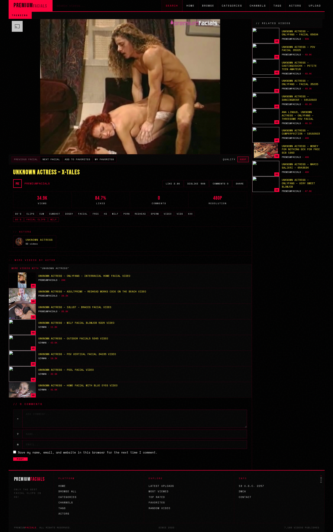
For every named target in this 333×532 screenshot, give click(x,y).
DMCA (242, 491)
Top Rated (157, 497)
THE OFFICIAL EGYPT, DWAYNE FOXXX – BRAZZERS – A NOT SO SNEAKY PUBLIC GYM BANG (212, 15)
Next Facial (51, 159)
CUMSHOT (54, 213)
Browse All (67, 491)
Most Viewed (159, 491)
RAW (321, 479)
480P (243, 159)
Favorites (157, 502)
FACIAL (83, 213)
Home (190, 5)
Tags (277, 5)
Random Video (159, 508)
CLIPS (30, 213)
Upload (315, 5)
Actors (295, 5)
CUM (41, 213)
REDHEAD (140, 213)
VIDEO (168, 213)
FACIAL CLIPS (36, 219)
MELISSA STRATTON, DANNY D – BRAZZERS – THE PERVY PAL (80, 15)
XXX (190, 213)
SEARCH (172, 5)
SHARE (240, 183)
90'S (18, 213)
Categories (232, 5)
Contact (245, 497)
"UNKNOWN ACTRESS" (54, 268)
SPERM (155, 213)
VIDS (180, 213)
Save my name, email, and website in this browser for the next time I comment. (87, 452)
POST (20, 459)
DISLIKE (196, 183)
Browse (208, 5)
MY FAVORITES (104, 159)
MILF (115, 213)
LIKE (173, 183)
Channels (258, 5)
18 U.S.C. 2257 (251, 486)
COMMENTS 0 (221, 183)
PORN (126, 213)
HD (105, 213)
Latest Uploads (161, 486)
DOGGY (69, 213)
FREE (96, 213)
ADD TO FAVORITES (77, 159)
